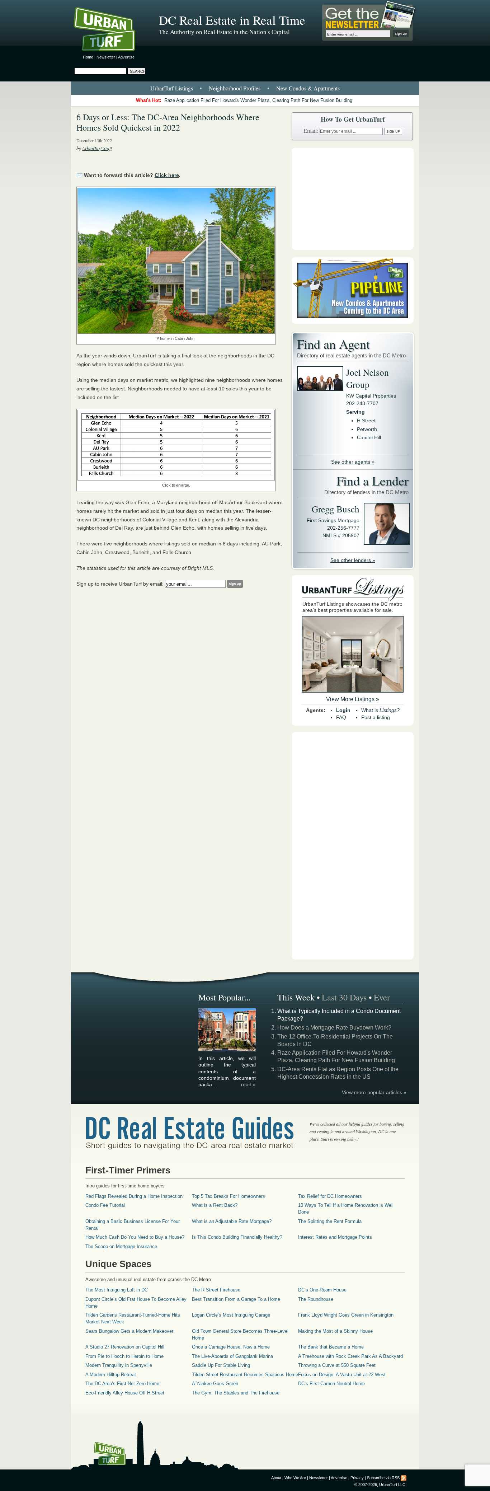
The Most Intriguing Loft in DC (116, 1290)
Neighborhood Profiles (234, 88)
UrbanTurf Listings (171, 88)
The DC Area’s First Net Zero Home (122, 1383)
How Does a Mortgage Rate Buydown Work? (334, 1028)
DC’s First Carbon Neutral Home (331, 1383)
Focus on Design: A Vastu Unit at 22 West (342, 1374)
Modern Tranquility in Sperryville (118, 1365)
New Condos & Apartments (308, 88)
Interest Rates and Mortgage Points (335, 1237)
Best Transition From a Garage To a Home (236, 1299)
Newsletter (105, 57)
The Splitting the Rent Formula (330, 1221)
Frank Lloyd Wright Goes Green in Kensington (346, 1315)
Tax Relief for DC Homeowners (330, 1196)
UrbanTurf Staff (97, 148)
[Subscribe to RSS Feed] (403, 1478)
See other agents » (352, 462)
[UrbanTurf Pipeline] (353, 322)
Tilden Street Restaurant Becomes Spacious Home (245, 1374)
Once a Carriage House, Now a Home (231, 1347)
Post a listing (375, 717)
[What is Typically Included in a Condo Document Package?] (227, 1050)
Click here (167, 175)
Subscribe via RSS (383, 1478)
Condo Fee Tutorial (105, 1205)
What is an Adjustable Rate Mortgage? (232, 1221)
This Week (296, 997)
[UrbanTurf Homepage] (110, 30)
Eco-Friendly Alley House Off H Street (124, 1393)
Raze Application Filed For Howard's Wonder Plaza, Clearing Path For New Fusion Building (258, 100)
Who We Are (295, 1478)
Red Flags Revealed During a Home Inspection (134, 1196)
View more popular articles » (374, 1092)
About (276, 1478)
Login (343, 710)
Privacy (357, 1478)
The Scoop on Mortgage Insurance (121, 1246)
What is (380, 710)
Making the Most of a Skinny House (335, 1331)
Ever (382, 997)
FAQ (341, 717)
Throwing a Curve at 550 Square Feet (337, 1365)
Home (88, 57)
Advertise (126, 57)
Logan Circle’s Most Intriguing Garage (231, 1315)
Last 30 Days (344, 997)
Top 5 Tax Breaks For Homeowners (228, 1196)
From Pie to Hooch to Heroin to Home (124, 1356)
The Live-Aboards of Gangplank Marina (232, 1356)
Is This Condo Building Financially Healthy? (237, 1237)
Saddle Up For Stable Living (221, 1365)
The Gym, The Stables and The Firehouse (235, 1393)
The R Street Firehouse (216, 1290)
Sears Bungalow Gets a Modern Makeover (129, 1331)
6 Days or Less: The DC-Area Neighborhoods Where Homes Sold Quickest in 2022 (167, 122)
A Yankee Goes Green (215, 1383)
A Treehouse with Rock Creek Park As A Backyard (350, 1356)
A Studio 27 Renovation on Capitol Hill (124, 1347)
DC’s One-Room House (322, 1290)
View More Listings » (352, 699)
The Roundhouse (315, 1299)
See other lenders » (352, 560)
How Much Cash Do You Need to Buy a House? (134, 1237)
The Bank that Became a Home (331, 1347)
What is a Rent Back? (214, 1205)
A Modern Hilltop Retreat (110, 1374)
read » (248, 1084)
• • (245, 88)
